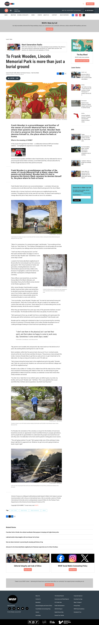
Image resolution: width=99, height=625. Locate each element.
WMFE (36, 505)
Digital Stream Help (59, 612)
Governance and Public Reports (62, 599)
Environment (84, 100)
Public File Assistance (59, 605)
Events (40, 15)
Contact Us (38, 599)
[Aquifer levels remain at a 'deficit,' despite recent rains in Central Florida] (76, 103)
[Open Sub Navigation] (8, 15)
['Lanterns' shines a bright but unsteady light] (76, 163)
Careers (37, 612)
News (6, 15)
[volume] (10, 10)
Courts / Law (84, 72)
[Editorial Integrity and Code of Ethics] (27, 558)
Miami (44, 510)
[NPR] (33, 622)
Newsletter (38, 602)
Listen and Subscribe (82, 61)
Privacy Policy (77, 605)
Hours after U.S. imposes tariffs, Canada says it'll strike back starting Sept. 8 (86, 175)
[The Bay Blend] (82, 45)
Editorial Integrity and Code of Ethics (27, 566)
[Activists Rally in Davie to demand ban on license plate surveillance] (76, 75)
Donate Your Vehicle (59, 615)
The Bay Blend (82, 55)
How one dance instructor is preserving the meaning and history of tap (24, 542)
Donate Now (49, 585)
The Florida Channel (59, 595)
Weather (13, 15)
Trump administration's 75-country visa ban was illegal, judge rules (86, 138)
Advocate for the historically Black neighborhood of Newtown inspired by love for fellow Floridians (32, 547)
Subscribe (50, 29)
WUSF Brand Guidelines (79, 608)
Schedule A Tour (77, 612)
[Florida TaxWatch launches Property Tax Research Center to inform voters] (76, 116)
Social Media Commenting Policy (43, 608)
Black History (24, 510)
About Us (38, 595)
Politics (83, 84)
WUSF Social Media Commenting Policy (72, 566)
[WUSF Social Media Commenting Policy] (72, 558)
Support (54, 15)
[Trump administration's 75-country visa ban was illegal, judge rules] (76, 137)
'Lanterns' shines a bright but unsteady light (86, 162)
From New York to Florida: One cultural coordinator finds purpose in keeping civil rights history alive (32, 532)
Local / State (9, 39)
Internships (38, 615)
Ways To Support (78, 602)
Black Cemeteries (35, 510)
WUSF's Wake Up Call (49, 23)
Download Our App (78, 599)
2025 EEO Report (58, 608)
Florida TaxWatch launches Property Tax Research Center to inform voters (86, 119)
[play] (6, 10)
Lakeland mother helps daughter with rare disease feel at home (22, 537)
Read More (27, 569)
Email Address (77, 195)
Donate (90, 4)
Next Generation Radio (32, 44)
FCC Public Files (58, 602)
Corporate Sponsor (78, 595)
